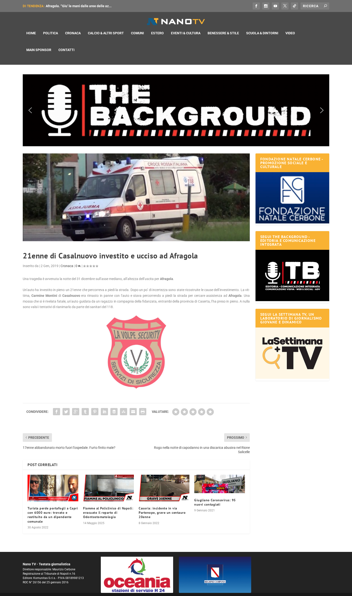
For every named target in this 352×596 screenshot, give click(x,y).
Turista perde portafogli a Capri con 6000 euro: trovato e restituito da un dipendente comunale (53, 515)
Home (31, 33)
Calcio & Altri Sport (106, 33)
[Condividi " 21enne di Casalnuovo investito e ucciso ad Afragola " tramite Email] (133, 411)
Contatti (66, 50)
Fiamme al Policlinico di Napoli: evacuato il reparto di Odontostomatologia (108, 512)
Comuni (137, 33)
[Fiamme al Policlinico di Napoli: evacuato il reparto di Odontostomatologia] (108, 488)
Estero (157, 33)
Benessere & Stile (223, 33)
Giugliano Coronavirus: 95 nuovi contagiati (215, 502)
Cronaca (73, 33)
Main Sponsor (38, 50)
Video (290, 33)
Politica (50, 33)
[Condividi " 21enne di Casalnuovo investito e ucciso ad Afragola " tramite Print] (143, 411)
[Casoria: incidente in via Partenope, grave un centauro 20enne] (164, 488)
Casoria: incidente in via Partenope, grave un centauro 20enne (162, 512)
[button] (176, 110)
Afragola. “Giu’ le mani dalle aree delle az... (79, 6)
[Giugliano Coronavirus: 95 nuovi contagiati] (219, 484)
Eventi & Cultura (185, 33)
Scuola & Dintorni (262, 33)
